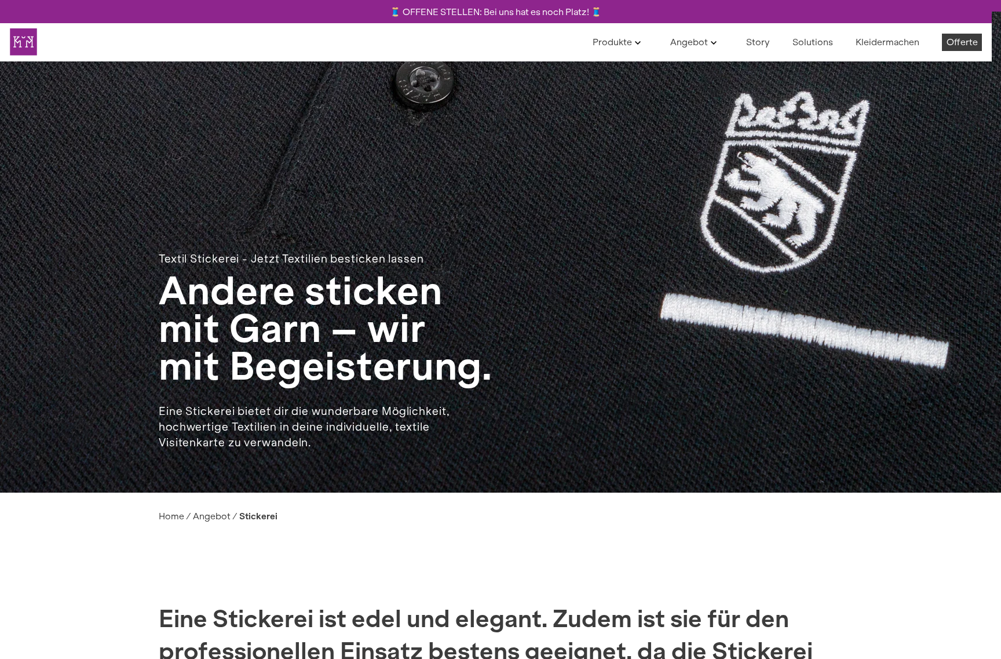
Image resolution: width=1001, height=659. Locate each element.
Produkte (612, 42)
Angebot (689, 42)
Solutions (812, 42)
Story (758, 42)
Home (171, 516)
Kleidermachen (887, 42)
